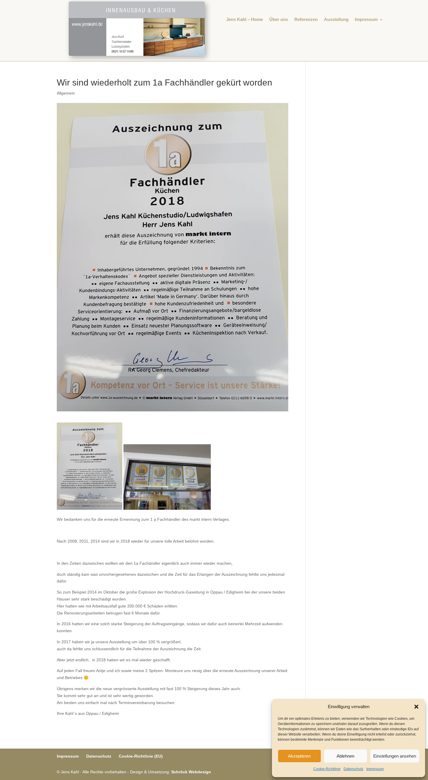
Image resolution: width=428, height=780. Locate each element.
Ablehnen (345, 756)
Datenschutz (353, 769)
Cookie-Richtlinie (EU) (141, 756)
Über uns (278, 19)
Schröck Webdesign (191, 772)
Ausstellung (336, 19)
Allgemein (66, 93)
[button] (416, 707)
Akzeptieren (299, 756)
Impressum (375, 769)
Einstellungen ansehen (394, 756)
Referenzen (306, 19)
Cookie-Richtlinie (327, 769)
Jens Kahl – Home (244, 19)
